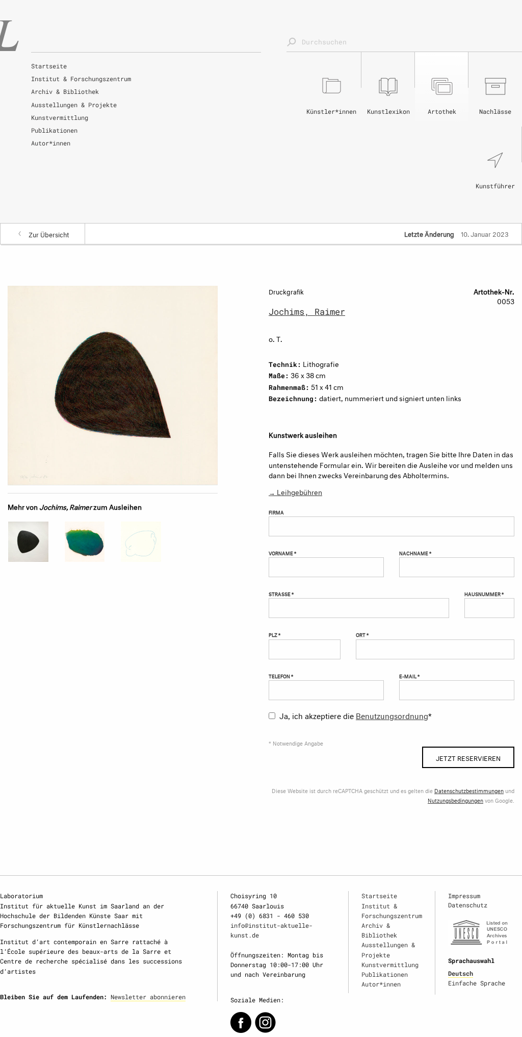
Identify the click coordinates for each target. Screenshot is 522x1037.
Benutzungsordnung (392, 715)
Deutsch (460, 973)
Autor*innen (50, 143)
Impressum (464, 896)
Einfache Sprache (476, 983)
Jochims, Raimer (307, 311)
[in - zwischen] (85, 541)
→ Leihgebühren (295, 491)
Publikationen (54, 130)
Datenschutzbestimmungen (469, 790)
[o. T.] (113, 383)
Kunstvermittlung (59, 117)
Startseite (49, 66)
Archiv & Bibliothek (65, 91)
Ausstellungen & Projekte (74, 105)
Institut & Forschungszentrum (81, 79)
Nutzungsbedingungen (455, 800)
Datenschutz (467, 905)
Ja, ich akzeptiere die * (355, 715)
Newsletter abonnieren (148, 997)
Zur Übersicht (49, 234)
